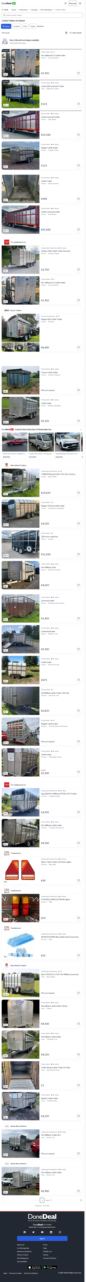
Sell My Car (47, 1251)
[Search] (4, 15)
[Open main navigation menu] (80, 3)
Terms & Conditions (31, 1273)
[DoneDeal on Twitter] (33, 1232)
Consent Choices (49, 1258)
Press (45, 1245)
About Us (20, 1245)
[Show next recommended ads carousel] (81, 429)
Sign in (42, 1238)
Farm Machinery (46, 10)
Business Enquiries (24, 1251)
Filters (7, 26)
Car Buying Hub (23, 1248)
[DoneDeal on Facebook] (24, 1232)
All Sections (23, 10)
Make (33, 26)
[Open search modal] (65, 3)
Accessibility (22, 1261)
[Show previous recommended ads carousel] (76, 429)
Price (25, 26)
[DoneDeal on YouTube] (42, 1232)
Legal (5, 1273)
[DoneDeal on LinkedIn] (51, 1232)
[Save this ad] (78, 73)
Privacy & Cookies (15, 1273)
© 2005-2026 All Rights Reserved (69, 1273)
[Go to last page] (81, 1200)
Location (16, 26)
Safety (45, 1255)
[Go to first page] (3, 1200)
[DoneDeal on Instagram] (60, 1232)
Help (45, 1248)
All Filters (40, 26)
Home (13, 10)
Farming (34, 10)
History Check (22, 1255)
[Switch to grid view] (66, 33)
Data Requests (23, 1258)
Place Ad (72, 3)
